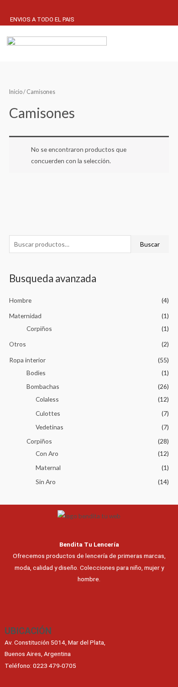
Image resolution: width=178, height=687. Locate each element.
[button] (149, 44)
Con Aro (47, 453)
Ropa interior (27, 360)
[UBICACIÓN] (13, 613)
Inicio (15, 91)
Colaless (47, 399)
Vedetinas (49, 427)
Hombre (20, 300)
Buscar (150, 244)
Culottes (48, 413)
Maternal (48, 467)
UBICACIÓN (28, 630)
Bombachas (42, 386)
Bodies (36, 373)
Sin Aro (46, 482)
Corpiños (39, 328)
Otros (17, 344)
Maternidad (25, 316)
